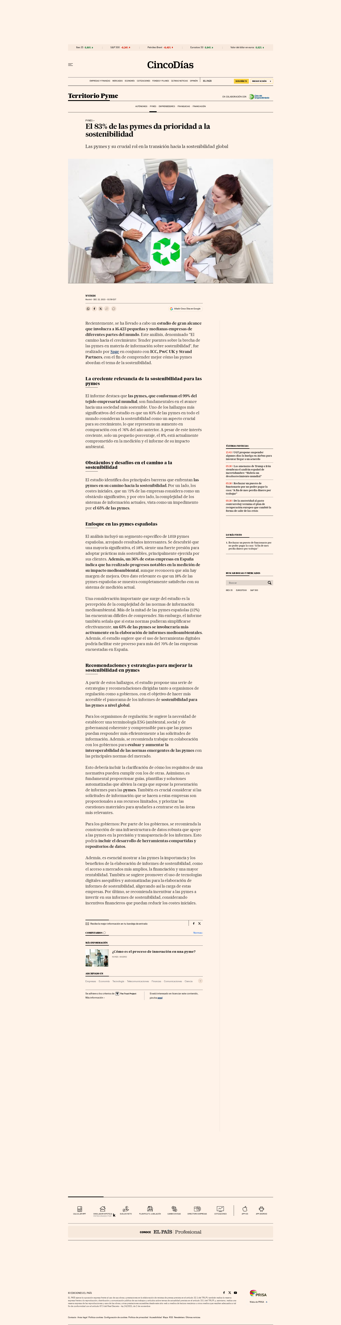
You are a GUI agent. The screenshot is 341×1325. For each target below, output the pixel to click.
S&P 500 (115, 47)
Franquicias (184, 106)
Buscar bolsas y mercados (243, 573)
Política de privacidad (138, 1317)
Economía (130, 81)
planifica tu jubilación (150, 1214)
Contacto (72, 1317)
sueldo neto (126, 1214)
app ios (245, 1214)
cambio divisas (174, 1214)
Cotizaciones (143, 81)
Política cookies (95, 1317)
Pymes (153, 106)
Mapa (165, 1317)
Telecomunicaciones (138, 981)
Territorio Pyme (93, 96)
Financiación (199, 106)
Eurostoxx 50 (196, 47)
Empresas (90, 981)
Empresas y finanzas (100, 81)
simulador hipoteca (102, 1214)
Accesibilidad (155, 1317)
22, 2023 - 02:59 (104, 299)
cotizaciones (220, 1214)
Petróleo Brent (155, 47)
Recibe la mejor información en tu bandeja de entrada (118, 923)
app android (261, 1214)
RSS (171, 1317)
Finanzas (156, 981)
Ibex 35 (79, 47)
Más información (94, 997)
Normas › (198, 932)
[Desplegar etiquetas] (200, 980)
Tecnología (118, 981)
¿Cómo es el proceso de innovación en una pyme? (154, 951)
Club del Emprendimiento (260, 97)
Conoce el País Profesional (170, 1232)
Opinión (194, 81)
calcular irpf (79, 1214)
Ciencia (189, 981)
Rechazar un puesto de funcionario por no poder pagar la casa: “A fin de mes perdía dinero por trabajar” (248, 488)
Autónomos (141, 106)
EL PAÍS (206, 79)
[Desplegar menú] (70, 64)
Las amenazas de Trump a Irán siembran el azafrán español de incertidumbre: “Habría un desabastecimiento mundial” (248, 471)
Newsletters (179, 1317)
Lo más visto (234, 535)
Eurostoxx (241, 590)
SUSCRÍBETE (241, 81)
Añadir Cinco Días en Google (187, 308)
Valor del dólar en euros (242, 47)
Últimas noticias (179, 81)
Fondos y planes (160, 81)
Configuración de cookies (115, 1317)
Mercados (117, 81)
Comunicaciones (173, 981)
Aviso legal (82, 1317)
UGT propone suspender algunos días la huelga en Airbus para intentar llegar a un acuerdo (249, 456)
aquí (160, 997)
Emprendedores (167, 106)
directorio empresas (197, 1214)
